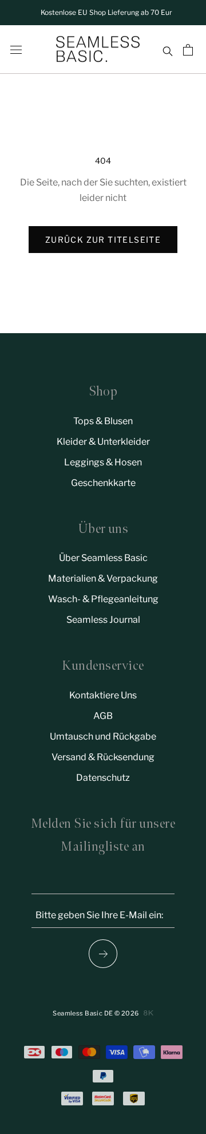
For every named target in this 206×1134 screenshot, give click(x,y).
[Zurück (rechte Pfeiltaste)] (103, 953)
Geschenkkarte (103, 482)
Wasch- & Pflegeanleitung (103, 599)
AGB (103, 715)
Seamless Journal (103, 619)
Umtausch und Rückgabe (103, 736)
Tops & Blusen (103, 421)
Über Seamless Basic (103, 557)
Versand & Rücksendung (103, 757)
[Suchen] (167, 50)
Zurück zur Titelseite (103, 239)
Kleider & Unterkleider (103, 441)
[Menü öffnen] (16, 49)
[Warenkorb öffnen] (189, 50)
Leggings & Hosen (103, 462)
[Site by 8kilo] (148, 1013)
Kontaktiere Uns (103, 695)
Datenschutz (103, 777)
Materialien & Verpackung (103, 578)
